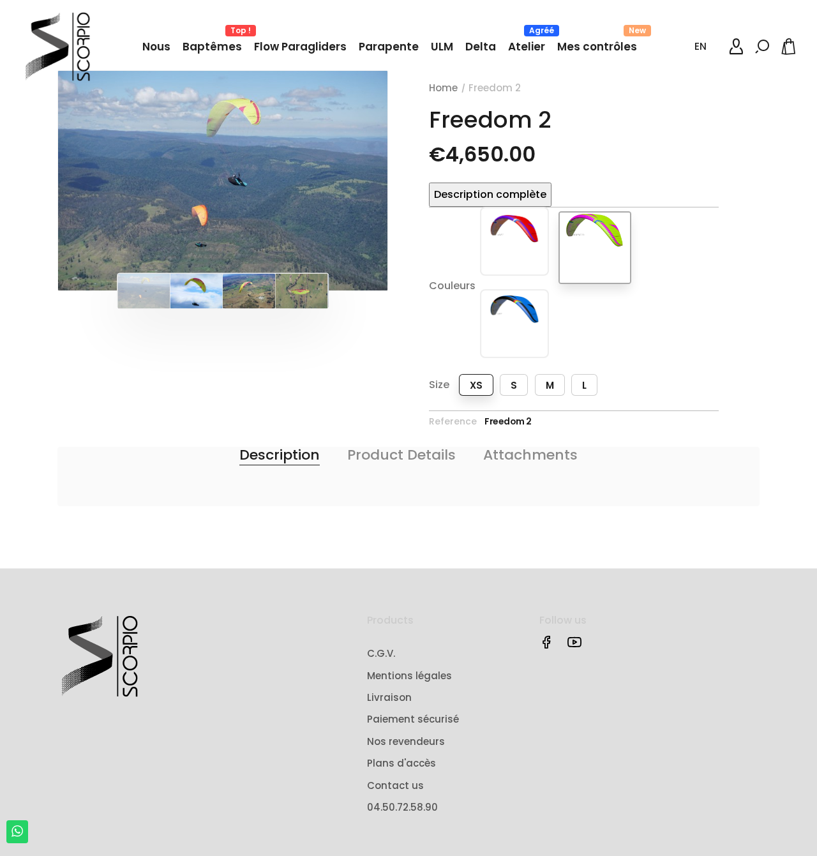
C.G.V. (381, 653)
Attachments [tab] (530, 455)
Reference (453, 421)
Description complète (490, 194)
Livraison (389, 697)
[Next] (350, 180)
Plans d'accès (401, 763)
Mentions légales (409, 675)
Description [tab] (279, 455)
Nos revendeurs (406, 741)
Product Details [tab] (401, 455)
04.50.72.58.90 (402, 807)
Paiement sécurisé (413, 719)
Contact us (395, 785)
